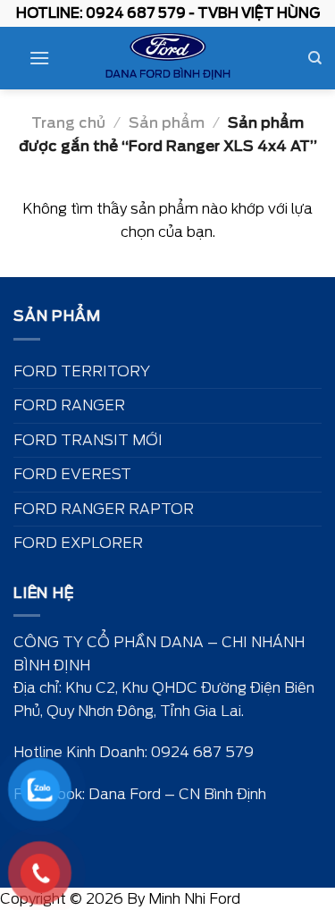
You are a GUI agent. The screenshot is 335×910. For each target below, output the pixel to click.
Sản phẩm (167, 122)
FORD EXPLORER (78, 543)
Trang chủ (68, 122)
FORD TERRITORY (81, 371)
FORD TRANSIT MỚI (88, 440)
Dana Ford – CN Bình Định (177, 794)
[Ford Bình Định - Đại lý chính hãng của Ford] (168, 58)
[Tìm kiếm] (315, 58)
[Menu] (39, 58)
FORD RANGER (69, 405)
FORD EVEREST (72, 474)
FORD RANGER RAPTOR (103, 509)
